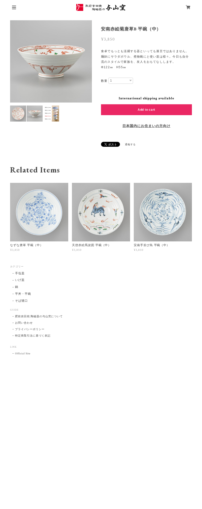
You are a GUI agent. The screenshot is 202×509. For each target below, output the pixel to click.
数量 (104, 81)
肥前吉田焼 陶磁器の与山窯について (39, 316)
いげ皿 (20, 280)
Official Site (22, 353)
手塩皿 (20, 273)
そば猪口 (21, 301)
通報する (130, 144)
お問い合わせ (24, 323)
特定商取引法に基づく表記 (32, 336)
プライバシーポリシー (30, 329)
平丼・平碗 (23, 294)
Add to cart (146, 109)
